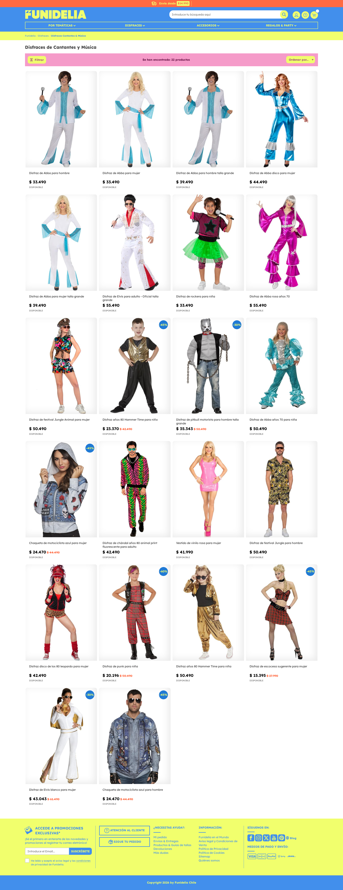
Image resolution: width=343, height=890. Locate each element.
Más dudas (160, 852)
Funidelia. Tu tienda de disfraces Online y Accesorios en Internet (55, 14)
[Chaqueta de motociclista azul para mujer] (61, 489)
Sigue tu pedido (127, 841)
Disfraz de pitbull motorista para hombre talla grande (207, 421)
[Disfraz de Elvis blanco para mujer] (61, 736)
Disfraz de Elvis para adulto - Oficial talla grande (130, 298)
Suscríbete (80, 851)
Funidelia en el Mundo (214, 837)
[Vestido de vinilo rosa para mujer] (208, 489)
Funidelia (30, 35)
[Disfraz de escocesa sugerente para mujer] (281, 612)
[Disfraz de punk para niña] (134, 612)
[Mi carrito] (314, 15)
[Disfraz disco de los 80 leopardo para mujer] (61, 612)
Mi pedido (160, 837)
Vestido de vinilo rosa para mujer (198, 543)
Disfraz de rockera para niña (195, 296)
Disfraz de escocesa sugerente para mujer (278, 666)
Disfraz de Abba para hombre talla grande (205, 173)
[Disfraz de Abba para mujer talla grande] (61, 242)
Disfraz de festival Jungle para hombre (276, 543)
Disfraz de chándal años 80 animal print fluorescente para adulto (130, 544)
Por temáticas (60, 25)
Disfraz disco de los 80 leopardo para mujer (58, 666)
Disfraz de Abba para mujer (121, 173)
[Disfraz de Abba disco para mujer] (281, 119)
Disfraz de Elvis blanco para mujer (52, 789)
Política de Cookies (212, 852)
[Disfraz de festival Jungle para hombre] (281, 489)
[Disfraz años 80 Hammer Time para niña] (208, 612)
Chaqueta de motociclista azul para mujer (58, 543)
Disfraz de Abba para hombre (49, 173)
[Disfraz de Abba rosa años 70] (281, 242)
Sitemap (204, 856)
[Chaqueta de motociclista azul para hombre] (134, 736)
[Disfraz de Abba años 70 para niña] (281, 366)
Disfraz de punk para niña (120, 666)
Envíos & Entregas (165, 841)
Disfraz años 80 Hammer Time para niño (130, 419)
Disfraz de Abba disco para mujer (272, 173)
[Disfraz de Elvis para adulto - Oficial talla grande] (134, 242)
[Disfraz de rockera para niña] (208, 242)
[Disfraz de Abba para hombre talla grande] (208, 119)
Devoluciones (162, 849)
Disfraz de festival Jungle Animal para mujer (59, 419)
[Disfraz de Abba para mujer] (134, 119)
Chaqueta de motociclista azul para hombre (133, 789)
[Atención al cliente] (305, 15)
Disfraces (133, 25)
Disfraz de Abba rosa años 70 (270, 296)
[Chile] (250, 838)
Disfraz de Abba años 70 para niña (273, 419)
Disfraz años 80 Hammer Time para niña (203, 666)
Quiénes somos (209, 860)
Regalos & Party (279, 25)
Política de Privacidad (213, 849)
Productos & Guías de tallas (172, 845)
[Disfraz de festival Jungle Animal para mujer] (61, 366)
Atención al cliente (127, 830)
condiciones (83, 860)
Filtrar (39, 60)
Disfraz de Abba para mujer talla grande (56, 296)
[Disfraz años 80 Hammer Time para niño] (134, 366)
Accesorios (206, 25)
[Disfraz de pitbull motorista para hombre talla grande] (208, 366)
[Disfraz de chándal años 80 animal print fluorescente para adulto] (134, 489)
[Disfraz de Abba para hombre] (61, 119)
